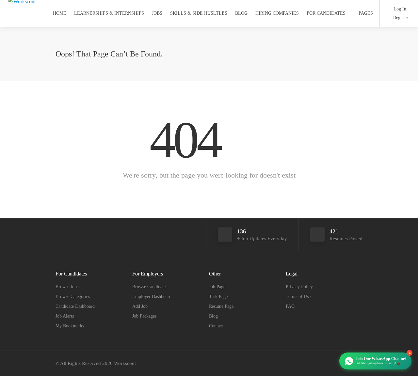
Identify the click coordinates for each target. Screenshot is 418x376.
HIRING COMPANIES (277, 13)
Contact (216, 325)
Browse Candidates (149, 286)
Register (400, 17)
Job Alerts (65, 316)
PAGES (366, 13)
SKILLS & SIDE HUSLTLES (198, 13)
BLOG (241, 13)
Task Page (218, 296)
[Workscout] (22, 4)
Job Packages (144, 316)
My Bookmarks (70, 325)
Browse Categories (73, 296)
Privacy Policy (299, 286)
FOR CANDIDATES (326, 13)
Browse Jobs (67, 286)
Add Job (140, 306)
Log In (399, 9)
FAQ (290, 306)
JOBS (157, 13)
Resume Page (221, 306)
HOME (59, 13)
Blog (213, 316)
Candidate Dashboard (75, 306)
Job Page (217, 286)
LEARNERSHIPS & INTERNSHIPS (109, 13)
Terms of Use (298, 296)
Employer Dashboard (151, 296)
